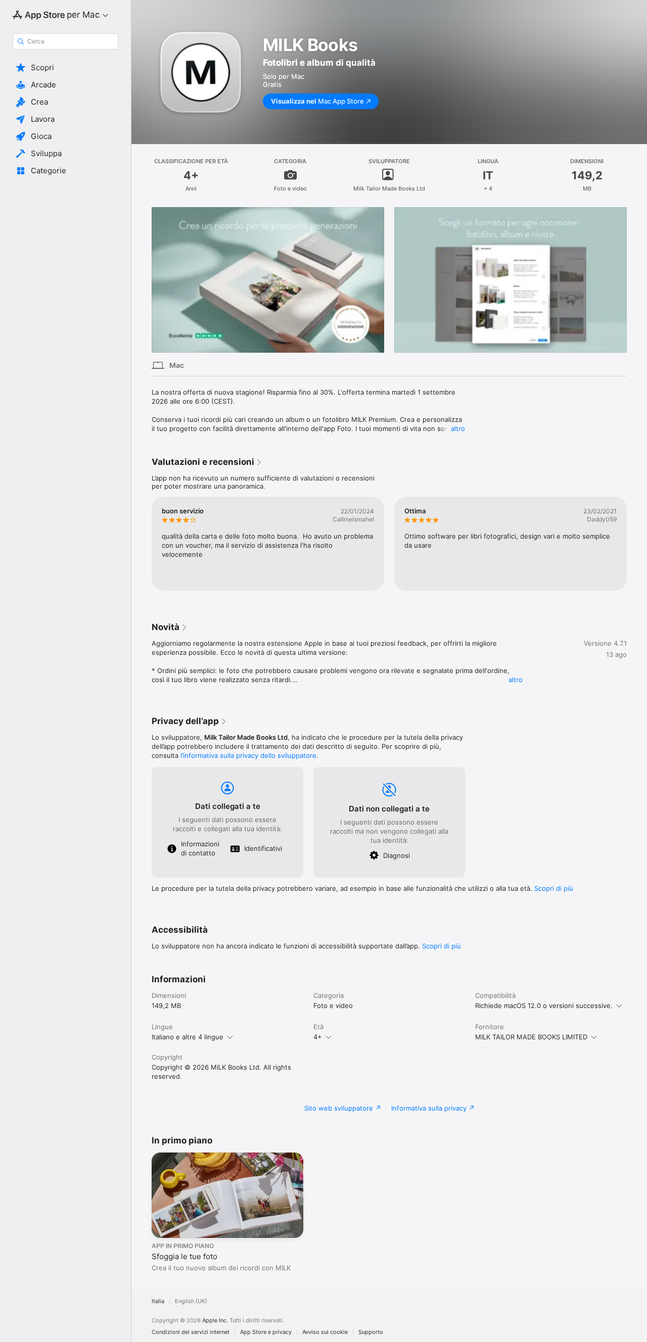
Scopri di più (553, 888)
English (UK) (191, 1301)
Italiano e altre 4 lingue (187, 1037)
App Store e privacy (266, 1332)
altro (458, 428)
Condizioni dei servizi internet (190, 1332)
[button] (65, 67)
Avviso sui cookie (325, 1332)
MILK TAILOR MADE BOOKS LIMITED (531, 1037)
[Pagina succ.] (637, 280)
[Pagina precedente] (141, 280)
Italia (158, 1301)
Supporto (370, 1332)
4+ (317, 1037)
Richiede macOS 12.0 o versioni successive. (544, 1005)
